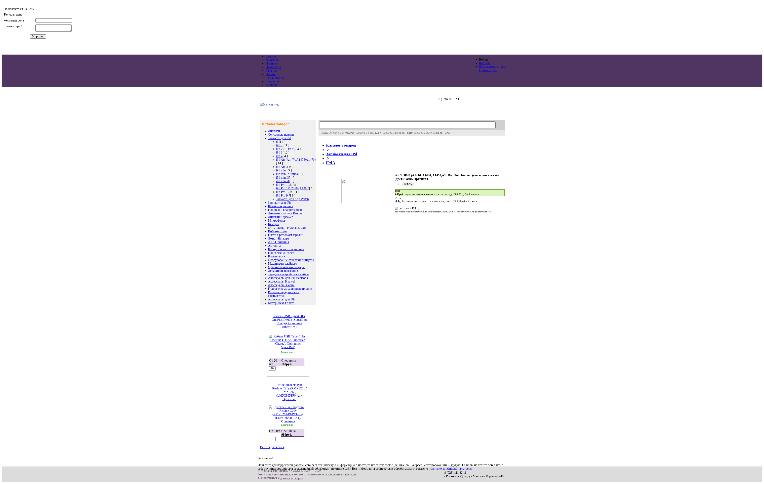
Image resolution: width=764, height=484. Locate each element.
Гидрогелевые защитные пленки (290, 288)
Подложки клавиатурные (285, 209)
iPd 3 (279, 152)
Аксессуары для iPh (281, 299)
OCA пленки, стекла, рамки (287, 227)
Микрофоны (276, 220)
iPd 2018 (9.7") (285, 149)
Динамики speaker (280, 217)
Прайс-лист (273, 67)
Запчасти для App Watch (292, 199)
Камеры (273, 224)
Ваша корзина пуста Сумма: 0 (492, 68)
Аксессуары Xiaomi (281, 285)
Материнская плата (281, 303)
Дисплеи (274, 131)
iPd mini (281, 170)
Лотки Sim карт (278, 238)
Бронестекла (276, 256)
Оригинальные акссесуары (286, 267)
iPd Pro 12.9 (284, 192)
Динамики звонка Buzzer (285, 213)
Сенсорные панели (281, 134)
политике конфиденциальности (450, 468)
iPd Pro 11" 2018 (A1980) (292, 188)
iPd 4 (279, 156)
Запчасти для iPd (279, 138)
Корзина (484, 63)
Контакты (272, 81)
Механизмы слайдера (282, 263)
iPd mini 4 (282, 181)
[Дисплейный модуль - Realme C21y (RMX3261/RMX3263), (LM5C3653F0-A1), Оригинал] (288, 421)
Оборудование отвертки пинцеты (291, 260)
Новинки (272, 63)
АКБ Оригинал (278, 242)
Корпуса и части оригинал (286, 249)
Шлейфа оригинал (280, 206)
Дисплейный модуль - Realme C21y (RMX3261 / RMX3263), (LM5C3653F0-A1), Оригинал (289, 392)
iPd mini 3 (282, 177)
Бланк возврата (276, 77)
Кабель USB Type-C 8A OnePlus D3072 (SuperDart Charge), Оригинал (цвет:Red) (289, 321)
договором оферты (291, 478)
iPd (278, 141)
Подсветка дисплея (281, 252)
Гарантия (272, 70)
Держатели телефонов (283, 270)
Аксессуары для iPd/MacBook (288, 278)
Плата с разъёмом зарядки (285, 235)
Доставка (272, 85)
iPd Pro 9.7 (283, 195)
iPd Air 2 (281, 166)
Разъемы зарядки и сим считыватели (283, 293)
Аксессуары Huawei (281, 281)
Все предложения (272, 447)
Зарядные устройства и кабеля (288, 274)
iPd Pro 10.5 (284, 184)
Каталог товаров (341, 145)
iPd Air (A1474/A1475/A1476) (296, 159)
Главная (271, 56)
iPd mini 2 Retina (287, 174)
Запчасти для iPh (279, 202)
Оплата (271, 74)
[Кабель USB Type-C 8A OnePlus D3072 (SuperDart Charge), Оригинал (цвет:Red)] (288, 347)
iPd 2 (279, 145)
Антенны (274, 245)
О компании (274, 60)
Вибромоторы (277, 231)
